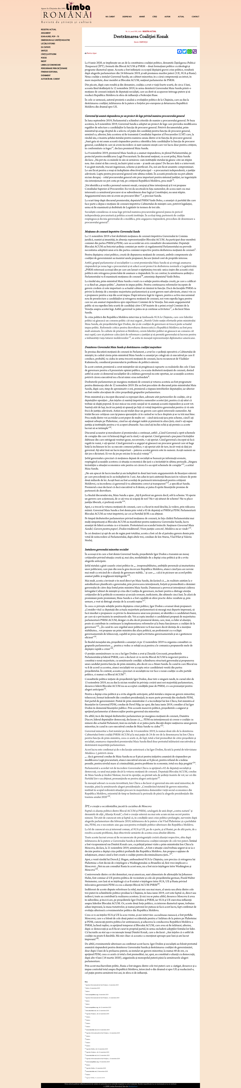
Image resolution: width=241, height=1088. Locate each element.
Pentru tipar (91, 53)
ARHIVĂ (142, 17)
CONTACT (195, 17)
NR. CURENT (110, 17)
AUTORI (167, 17)
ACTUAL (181, 17)
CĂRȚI (154, 17)
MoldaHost (133, 1086)
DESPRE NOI (127, 17)
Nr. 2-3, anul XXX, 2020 (133, 31)
